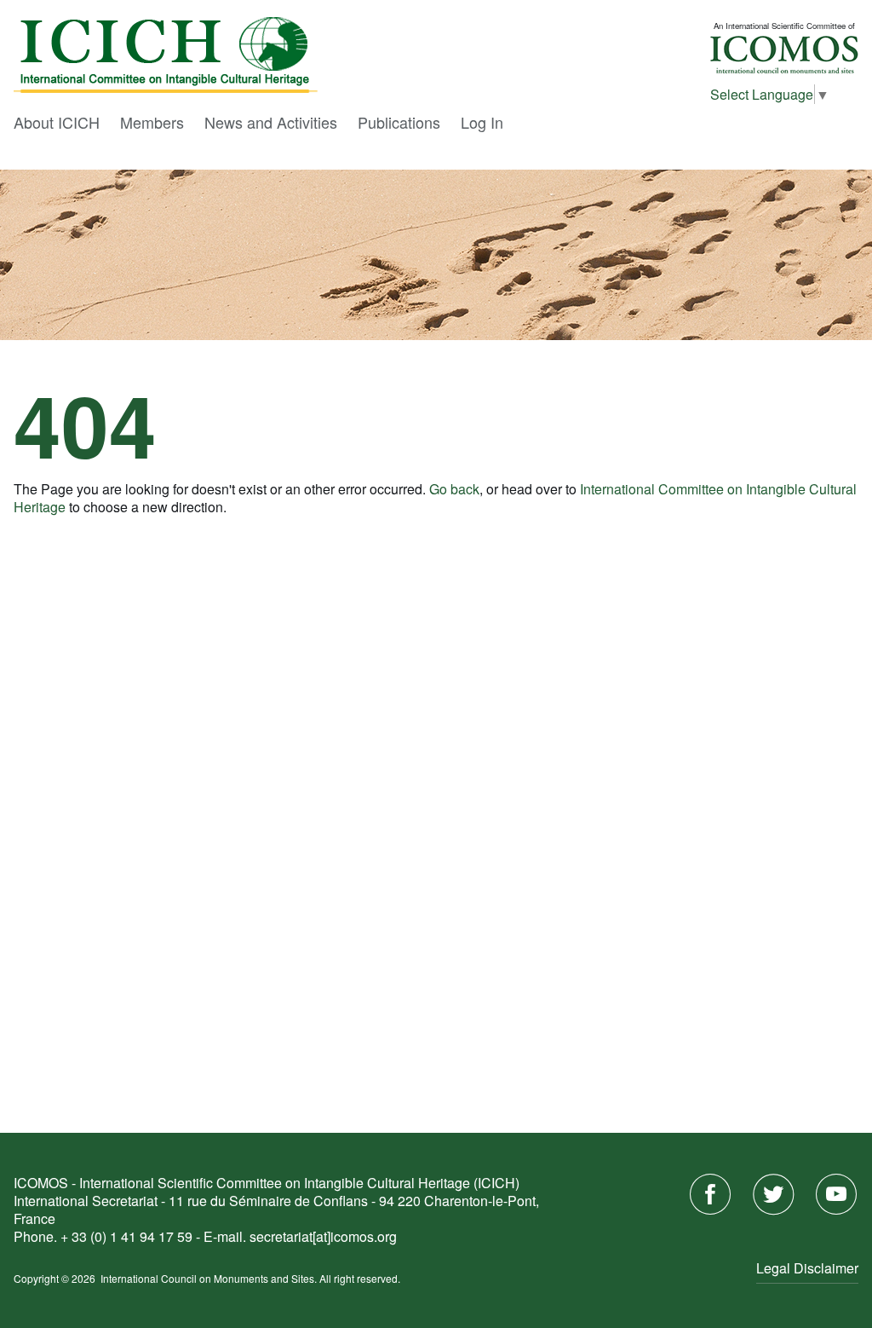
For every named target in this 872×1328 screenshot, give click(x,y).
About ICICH (57, 122)
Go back (454, 489)
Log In (482, 122)
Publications (399, 122)
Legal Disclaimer (807, 1268)
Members (152, 122)
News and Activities (270, 122)
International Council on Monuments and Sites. (209, 1278)
